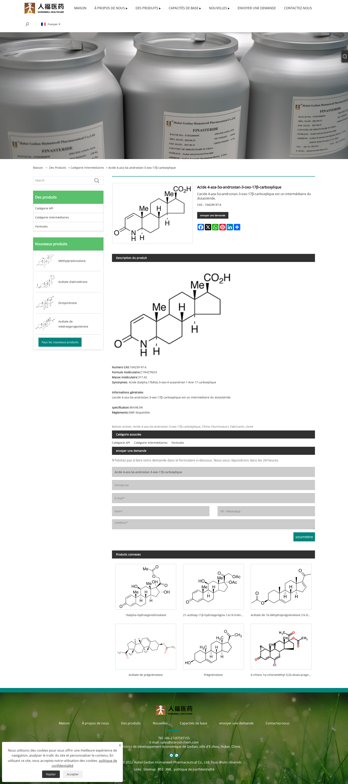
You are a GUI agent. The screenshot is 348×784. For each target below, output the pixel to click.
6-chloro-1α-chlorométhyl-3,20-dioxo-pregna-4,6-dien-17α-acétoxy (283, 675)
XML (169, 769)
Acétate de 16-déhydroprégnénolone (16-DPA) (281, 615)
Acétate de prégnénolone (146, 675)
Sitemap (149, 769)
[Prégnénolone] (213, 644)
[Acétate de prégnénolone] (146, 644)
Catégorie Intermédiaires (87, 168)
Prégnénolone (213, 675)
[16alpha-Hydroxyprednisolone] (146, 585)
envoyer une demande (212, 215)
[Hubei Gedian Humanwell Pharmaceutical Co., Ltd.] (44, 8)
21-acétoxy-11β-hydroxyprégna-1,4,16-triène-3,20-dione (215, 615)
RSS (161, 769)
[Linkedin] (171, 755)
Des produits (57, 168)
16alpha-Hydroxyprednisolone (145, 615)
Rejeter (51, 774)
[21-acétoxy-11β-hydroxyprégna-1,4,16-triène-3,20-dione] (213, 585)
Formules (41, 226)
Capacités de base (193, 723)
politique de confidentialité (194, 769)
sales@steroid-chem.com (179, 742)
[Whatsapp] (177, 755)
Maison (64, 723)
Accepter (73, 774)
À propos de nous (95, 723)
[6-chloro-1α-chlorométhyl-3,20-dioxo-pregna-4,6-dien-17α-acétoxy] (281, 644)
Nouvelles (160, 723)
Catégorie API (44, 208)
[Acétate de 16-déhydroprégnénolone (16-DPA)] (281, 585)
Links (137, 769)
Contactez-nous (277, 723)
